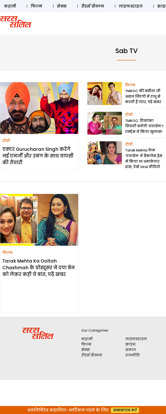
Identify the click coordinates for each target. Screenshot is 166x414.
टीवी (6, 141)
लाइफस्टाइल (131, 6)
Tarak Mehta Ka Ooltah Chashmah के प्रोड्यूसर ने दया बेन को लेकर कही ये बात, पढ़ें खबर (38, 267)
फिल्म (36, 6)
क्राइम (130, 344)
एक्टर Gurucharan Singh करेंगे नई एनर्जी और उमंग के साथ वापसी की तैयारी (37, 156)
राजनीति (132, 355)
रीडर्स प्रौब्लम (92, 6)
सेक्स (62, 6)
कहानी (10, 6)
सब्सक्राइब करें (125, 410)
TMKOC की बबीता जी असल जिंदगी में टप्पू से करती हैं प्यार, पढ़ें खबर (143, 96)
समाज (130, 349)
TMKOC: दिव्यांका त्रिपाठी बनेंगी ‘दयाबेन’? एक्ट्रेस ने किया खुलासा (144, 126)
